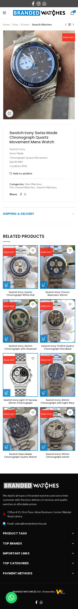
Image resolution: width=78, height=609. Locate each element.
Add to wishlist (22, 173)
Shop (15, 24)
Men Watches (33, 184)
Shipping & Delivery (18, 214)
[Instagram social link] (38, 3)
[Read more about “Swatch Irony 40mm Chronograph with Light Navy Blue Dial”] (44, 393)
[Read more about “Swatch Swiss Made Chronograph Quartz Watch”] (6, 447)
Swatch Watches (42, 24)
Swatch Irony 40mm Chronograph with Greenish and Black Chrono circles (20, 348)
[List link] (39, 514)
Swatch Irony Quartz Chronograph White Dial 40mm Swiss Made (20, 295)
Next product (73, 24)
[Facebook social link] (33, 3)
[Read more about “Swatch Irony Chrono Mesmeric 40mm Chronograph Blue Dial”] (44, 285)
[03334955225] (61, 591)
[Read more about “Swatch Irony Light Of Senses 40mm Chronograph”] (6, 393)
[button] (11, 597)
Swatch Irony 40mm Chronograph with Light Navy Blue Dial (57, 402)
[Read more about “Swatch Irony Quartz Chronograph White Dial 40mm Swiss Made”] (6, 285)
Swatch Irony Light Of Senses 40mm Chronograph (20, 401)
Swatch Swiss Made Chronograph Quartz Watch (20, 455)
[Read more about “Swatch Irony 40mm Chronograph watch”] (44, 447)
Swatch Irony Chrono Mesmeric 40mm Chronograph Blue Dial (57, 295)
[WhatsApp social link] (44, 3)
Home (6, 24)
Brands (25, 24)
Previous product (66, 24)
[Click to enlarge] (9, 113)
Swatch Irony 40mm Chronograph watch (57, 455)
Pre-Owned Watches (22, 187)
